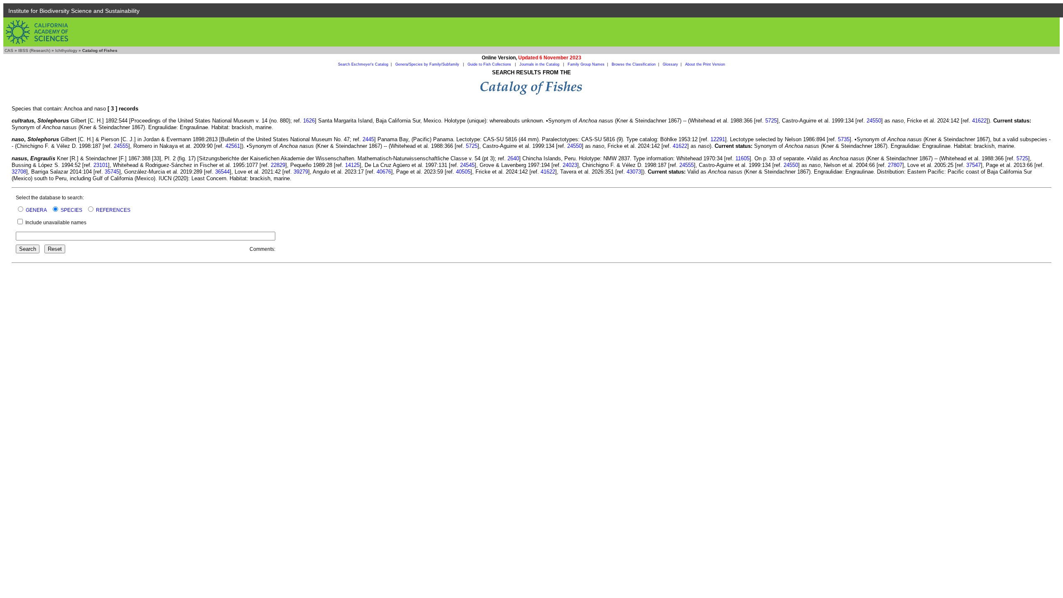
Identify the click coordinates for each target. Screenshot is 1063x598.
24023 (570, 165)
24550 (874, 121)
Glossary (670, 64)
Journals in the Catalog (540, 64)
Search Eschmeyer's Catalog (363, 64)
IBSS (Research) (34, 50)
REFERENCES (113, 210)
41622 (979, 121)
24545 (467, 165)
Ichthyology (66, 50)
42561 (232, 146)
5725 (771, 121)
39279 (301, 172)
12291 (717, 139)
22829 (278, 165)
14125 (352, 165)
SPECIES (71, 210)
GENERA (36, 210)
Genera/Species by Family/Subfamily (427, 64)
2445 (368, 139)
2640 (513, 158)
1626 (309, 121)
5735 (844, 139)
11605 (742, 158)
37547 (973, 165)
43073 (634, 172)
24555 (121, 146)
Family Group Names (586, 64)
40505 (463, 172)
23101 (100, 165)
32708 (19, 172)
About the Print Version (705, 64)
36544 (222, 172)
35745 (112, 172)
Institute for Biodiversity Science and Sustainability (74, 10)
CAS (9, 50)
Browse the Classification (634, 64)
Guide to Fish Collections (490, 64)
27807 (895, 165)
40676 (384, 172)
